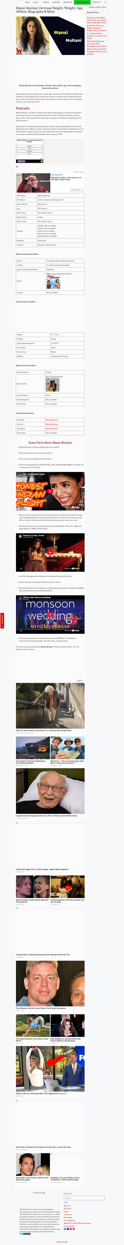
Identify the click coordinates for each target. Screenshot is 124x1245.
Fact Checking (69, 1220)
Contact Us (96, 2)
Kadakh (32, 97)
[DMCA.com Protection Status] (25, 1234)
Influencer (67, 2)
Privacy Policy (69, 1226)
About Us (67, 1206)
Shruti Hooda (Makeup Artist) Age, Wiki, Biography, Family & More (97, 43)
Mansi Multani (52, 420)
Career (66, 1211)
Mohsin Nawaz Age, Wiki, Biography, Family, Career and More (97, 51)
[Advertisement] (50, 71)
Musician (56, 2)
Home (27, 2)
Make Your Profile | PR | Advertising (77, 1223)
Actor (35, 2)
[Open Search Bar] (105, 2)
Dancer (46, 2)
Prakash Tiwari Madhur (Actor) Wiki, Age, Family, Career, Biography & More (96, 20)
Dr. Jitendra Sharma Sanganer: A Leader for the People (97, 35)
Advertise (67, 1209)
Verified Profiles (82, 2)
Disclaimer (68, 1217)
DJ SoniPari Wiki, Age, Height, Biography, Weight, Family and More (96, 28)
